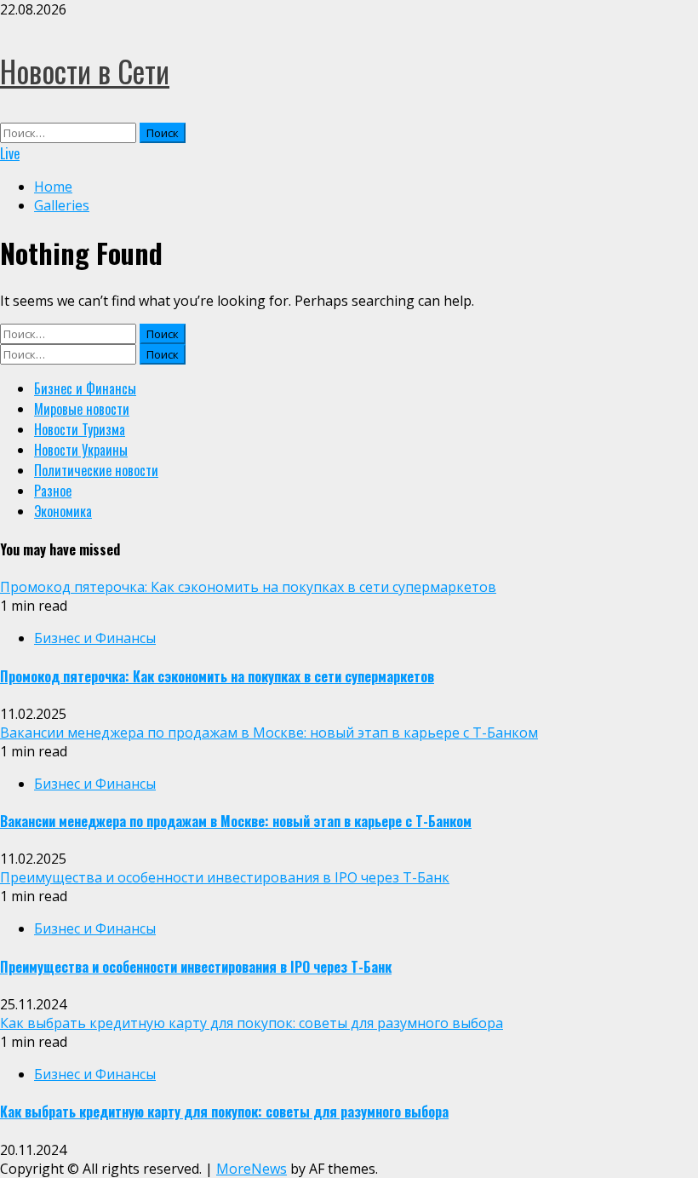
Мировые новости (81, 409)
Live (10, 153)
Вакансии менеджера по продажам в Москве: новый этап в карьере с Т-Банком (269, 732)
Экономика (63, 511)
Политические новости (96, 470)
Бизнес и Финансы (85, 388)
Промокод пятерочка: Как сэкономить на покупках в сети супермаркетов (248, 587)
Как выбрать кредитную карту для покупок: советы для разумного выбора (251, 1023)
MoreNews (251, 1168)
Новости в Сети (84, 71)
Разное (53, 490)
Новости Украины (81, 450)
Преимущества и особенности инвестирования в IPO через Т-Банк (224, 877)
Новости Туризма (79, 429)
